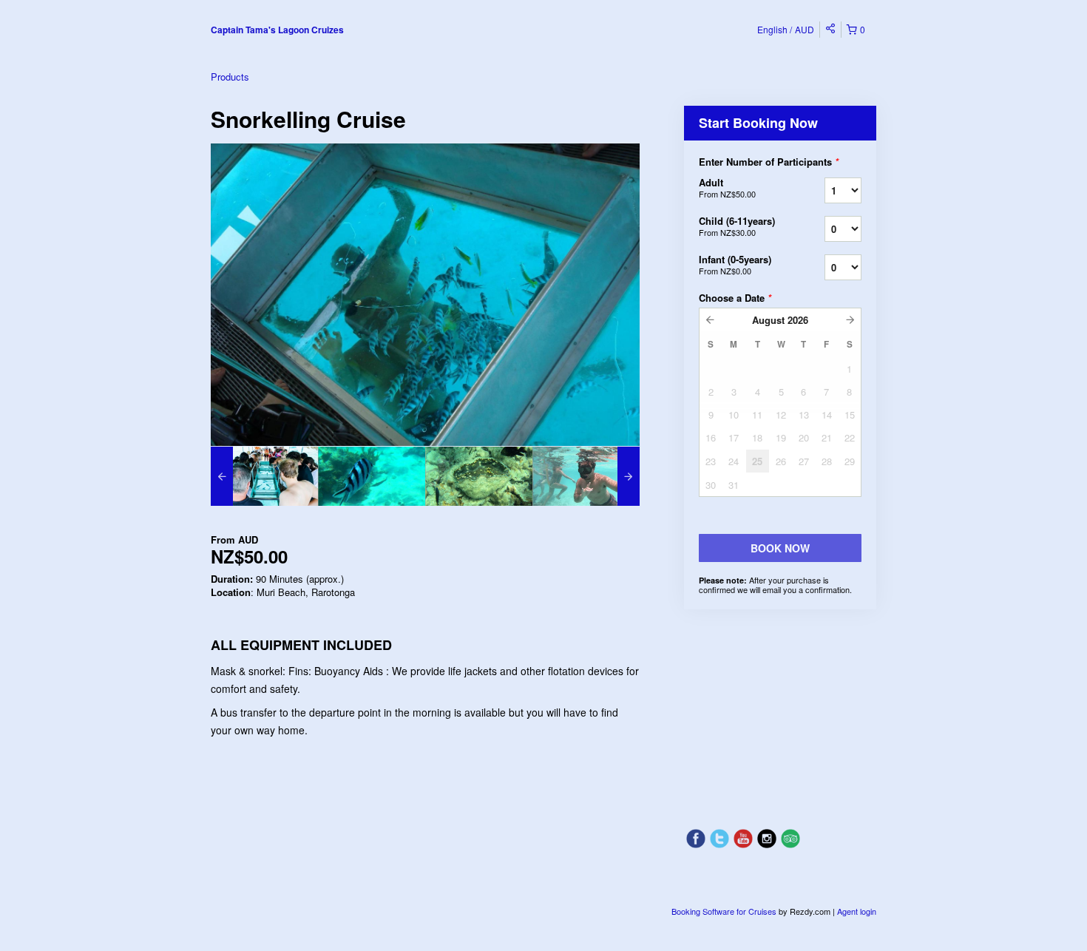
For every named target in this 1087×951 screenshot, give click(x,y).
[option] (264, 476)
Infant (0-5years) (735, 264)
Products (230, 77)
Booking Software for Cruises (725, 911)
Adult (727, 187)
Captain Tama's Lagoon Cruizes (277, 29)
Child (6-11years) (737, 226)
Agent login (856, 911)
